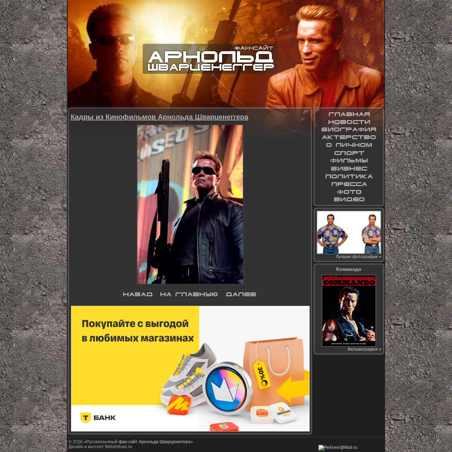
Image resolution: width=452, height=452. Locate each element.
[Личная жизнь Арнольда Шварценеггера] (348, 145)
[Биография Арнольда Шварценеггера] (348, 129)
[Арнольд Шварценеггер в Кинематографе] (348, 137)
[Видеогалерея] (348, 199)
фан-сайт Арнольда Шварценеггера (155, 441)
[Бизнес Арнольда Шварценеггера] (348, 168)
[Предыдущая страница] (138, 298)
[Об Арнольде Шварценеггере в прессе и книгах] (348, 184)
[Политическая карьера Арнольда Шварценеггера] (348, 176)
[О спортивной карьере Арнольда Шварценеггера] (348, 153)
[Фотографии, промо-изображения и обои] (348, 192)
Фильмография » (364, 349)
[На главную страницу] (348, 114)
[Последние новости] (348, 122)
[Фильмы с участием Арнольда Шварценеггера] (348, 161)
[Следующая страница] (241, 298)
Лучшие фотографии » (358, 256)
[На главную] (189, 298)
